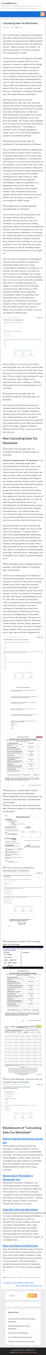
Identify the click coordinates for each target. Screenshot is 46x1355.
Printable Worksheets (24, 1277)
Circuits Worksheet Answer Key (20, 1337)
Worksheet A (36, 1277)
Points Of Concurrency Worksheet (21, 1341)
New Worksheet (10, 1277)
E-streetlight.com (9, 3)
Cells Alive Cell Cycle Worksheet (20, 1209)
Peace (20, 27)
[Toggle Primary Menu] (42, 14)
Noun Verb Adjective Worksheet (20, 1245)
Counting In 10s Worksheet (18, 1333)
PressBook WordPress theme (27, 1352)
